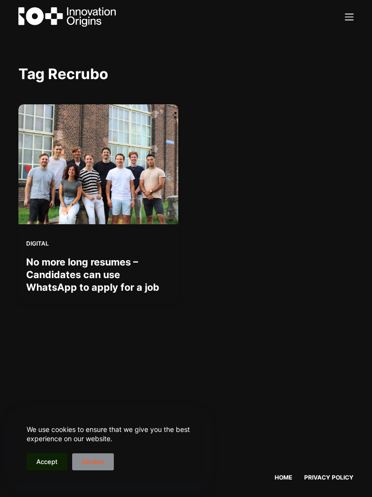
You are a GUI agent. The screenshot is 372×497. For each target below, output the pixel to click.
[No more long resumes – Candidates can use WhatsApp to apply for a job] (98, 164)
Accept (47, 461)
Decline (93, 461)
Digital (37, 243)
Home (283, 477)
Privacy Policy (329, 477)
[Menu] (349, 17)
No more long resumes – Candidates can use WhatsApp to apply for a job (92, 274)
